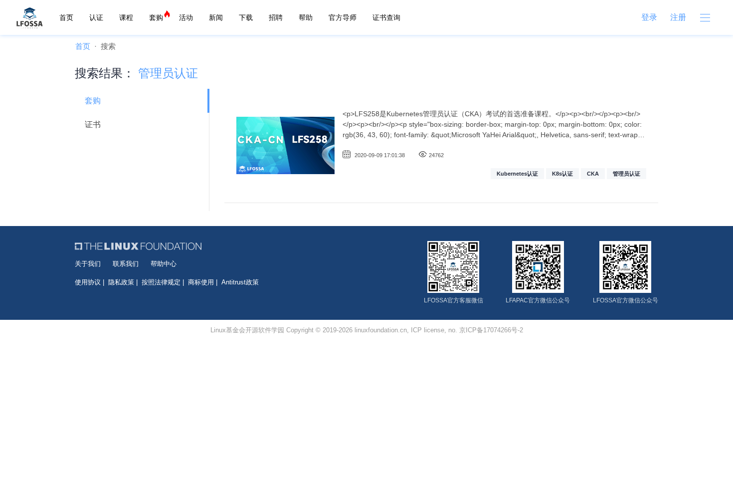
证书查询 (386, 17)
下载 (246, 17)
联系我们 (126, 263)
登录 (649, 17)
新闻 (216, 17)
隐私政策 (121, 282)
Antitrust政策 (240, 282)
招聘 (276, 17)
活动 (186, 17)
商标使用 (201, 282)
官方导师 (343, 17)
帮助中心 (164, 263)
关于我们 (88, 263)
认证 (96, 17)
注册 (678, 17)
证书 (93, 124)
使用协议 (88, 282)
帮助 (306, 17)
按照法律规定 (161, 282)
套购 (156, 17)
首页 (66, 17)
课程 (126, 17)
